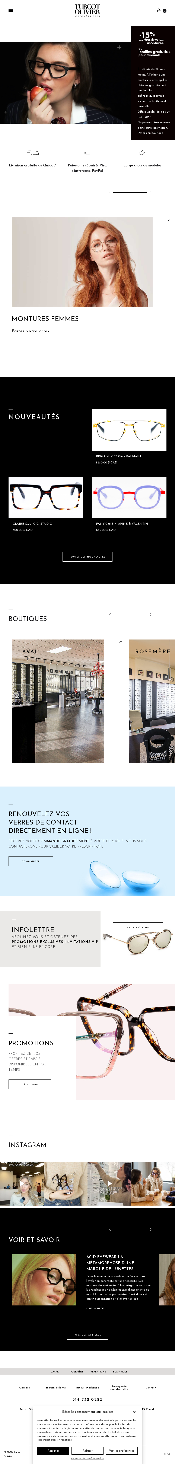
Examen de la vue (56, 1388)
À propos (24, 1388)
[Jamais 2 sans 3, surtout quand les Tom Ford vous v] (66, 1184)
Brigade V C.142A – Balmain (118, 456)
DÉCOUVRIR (30, 1085)
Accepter (53, 1450)
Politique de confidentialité (87, 1458)
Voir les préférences (121, 1450)
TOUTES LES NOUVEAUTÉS (87, 557)
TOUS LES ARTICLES (87, 1335)
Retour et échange (87, 1388)
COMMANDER (31, 861)
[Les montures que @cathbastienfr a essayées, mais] (22, 1184)
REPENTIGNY (98, 1372)
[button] (135, 1412)
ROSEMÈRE (76, 1372)
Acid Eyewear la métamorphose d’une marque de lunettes (110, 1263)
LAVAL (55, 1372)
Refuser (88, 1450)
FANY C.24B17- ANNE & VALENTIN (122, 524)
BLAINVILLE (120, 1372)
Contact (151, 1388)
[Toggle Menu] (11, 11)
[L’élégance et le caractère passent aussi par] (153, 1184)
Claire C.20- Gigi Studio (32, 524)
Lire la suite (95, 1308)
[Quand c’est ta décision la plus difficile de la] (109, 1184)
